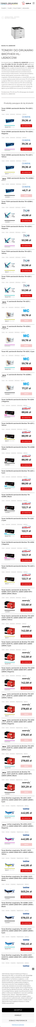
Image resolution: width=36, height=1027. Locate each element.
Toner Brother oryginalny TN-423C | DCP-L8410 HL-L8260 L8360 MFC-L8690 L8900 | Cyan (17, 931)
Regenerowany (19, 701)
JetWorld (8, 405)
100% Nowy (18, 114)
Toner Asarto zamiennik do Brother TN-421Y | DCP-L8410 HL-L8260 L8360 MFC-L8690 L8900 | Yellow (17, 696)
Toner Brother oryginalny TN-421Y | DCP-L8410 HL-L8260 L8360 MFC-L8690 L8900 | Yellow (17, 852)
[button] (33, 969)
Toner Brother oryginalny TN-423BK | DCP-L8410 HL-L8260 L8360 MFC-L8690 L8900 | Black (17, 904)
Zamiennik (12, 114)
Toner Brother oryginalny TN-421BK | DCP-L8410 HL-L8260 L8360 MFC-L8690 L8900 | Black (17, 878)
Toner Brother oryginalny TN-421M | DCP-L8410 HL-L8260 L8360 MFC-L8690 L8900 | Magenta (17, 826)
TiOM (7, 207)
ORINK (7, 114)
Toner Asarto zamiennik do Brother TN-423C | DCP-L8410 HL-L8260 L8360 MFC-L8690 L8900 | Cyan (17, 644)
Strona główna (9, 16)
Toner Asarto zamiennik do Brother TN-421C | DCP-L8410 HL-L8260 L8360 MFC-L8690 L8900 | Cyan (17, 748)
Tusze (10, 8)
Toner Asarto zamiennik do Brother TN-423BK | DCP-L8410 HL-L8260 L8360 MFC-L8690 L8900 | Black (17, 591)
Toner (3, 114)
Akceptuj (18, 1010)
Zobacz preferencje (18, 1020)
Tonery (3, 8)
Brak (26, 195)
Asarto (7, 597)
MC (6, 307)
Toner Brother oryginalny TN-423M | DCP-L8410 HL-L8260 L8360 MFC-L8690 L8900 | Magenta (17, 957)
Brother (7, 805)
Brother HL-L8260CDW (8, 45)
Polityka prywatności (18, 1024)
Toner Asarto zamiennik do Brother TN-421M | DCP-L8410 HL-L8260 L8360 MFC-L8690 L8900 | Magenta (17, 722)
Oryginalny (13, 805)
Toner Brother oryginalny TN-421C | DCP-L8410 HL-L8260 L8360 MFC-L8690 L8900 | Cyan (17, 800)
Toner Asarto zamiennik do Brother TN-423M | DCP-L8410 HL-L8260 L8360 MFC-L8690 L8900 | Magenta (17, 670)
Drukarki (26, 8)
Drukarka (16, 16)
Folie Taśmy (17, 8)
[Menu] (34, 3)
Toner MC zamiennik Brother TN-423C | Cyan (17, 351)
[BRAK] (9, 191)
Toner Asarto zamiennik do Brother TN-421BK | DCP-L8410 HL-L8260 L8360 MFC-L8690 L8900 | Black (16, 774)
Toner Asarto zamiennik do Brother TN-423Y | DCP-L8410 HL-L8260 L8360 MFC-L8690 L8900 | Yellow (17, 618)
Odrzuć (18, 1015)
